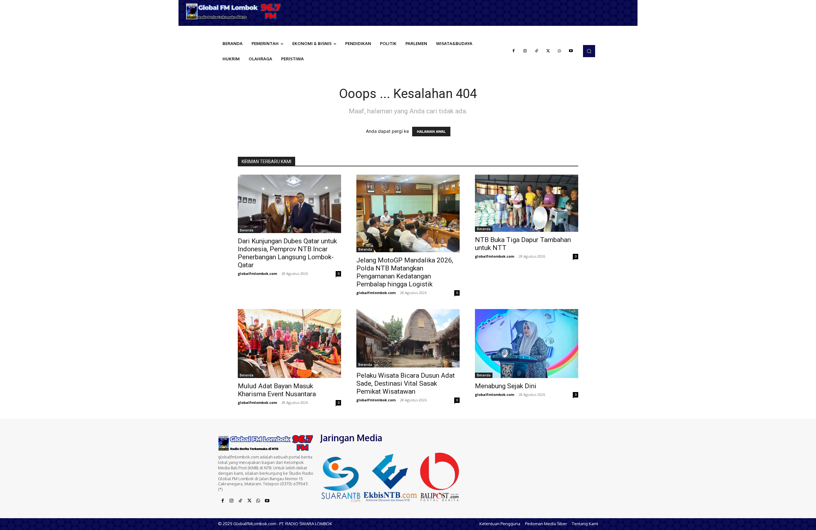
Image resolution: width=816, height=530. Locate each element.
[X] (548, 51)
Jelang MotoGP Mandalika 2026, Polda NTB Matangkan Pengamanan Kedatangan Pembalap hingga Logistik (404, 272)
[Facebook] (513, 51)
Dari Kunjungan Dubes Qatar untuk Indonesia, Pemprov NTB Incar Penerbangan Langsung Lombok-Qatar (287, 253)
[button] (589, 51)
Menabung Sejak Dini (505, 386)
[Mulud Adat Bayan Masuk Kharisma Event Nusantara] (289, 343)
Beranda (246, 230)
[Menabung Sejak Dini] (526, 343)
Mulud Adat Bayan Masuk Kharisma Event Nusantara (277, 390)
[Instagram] (525, 51)
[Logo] (236, 11)
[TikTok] (536, 51)
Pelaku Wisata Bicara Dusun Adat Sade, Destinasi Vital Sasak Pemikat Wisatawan (405, 383)
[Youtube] (571, 51)
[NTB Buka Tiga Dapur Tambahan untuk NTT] (526, 203)
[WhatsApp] (559, 51)
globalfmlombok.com (257, 273)
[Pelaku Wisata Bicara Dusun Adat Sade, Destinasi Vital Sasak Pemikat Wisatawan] (408, 338)
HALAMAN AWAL (431, 131)
